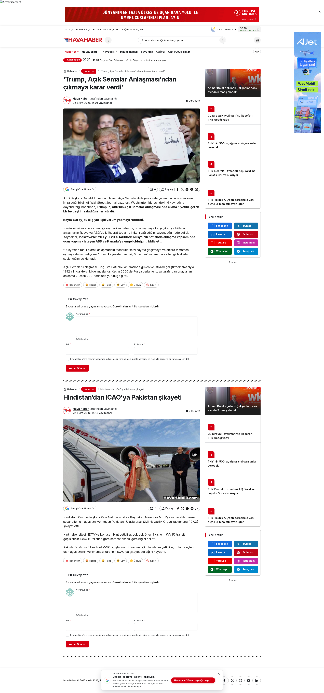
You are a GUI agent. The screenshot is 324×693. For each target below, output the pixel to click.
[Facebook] (224, 680)
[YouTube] (249, 680)
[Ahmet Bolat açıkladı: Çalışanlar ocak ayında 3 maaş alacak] (233, 83)
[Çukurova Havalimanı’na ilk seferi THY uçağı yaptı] (233, 110)
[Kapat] (319, 11)
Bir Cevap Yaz (78, 299)
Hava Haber (81, 98)
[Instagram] (240, 680)
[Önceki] (85, 60)
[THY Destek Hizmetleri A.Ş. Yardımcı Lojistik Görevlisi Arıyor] (233, 166)
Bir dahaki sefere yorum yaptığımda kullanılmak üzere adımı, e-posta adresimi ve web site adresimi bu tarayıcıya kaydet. (129, 359)
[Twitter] (232, 680)
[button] (257, 40)
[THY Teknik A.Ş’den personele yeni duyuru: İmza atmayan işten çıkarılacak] (233, 194)
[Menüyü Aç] (108, 40)
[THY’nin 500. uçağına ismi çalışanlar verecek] (233, 138)
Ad (68, 344)
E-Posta (139, 344)
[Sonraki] (89, 60)
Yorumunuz (83, 313)
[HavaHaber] (82, 40)
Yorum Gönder (77, 368)
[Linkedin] (257, 680)
